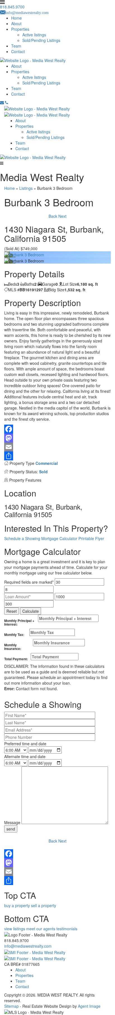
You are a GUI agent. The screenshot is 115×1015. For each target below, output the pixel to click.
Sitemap (11, 1006)
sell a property (43, 905)
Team (16, 46)
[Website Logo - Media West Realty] (33, 157)
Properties (20, 29)
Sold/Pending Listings (41, 40)
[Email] (57, 447)
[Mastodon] (57, 438)
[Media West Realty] (37, 108)
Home (16, 18)
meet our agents (40, 928)
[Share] (57, 455)
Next (62, 216)
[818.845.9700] (6, 102)
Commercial (46, 463)
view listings (14, 928)
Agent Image (89, 1006)
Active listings (34, 34)
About (16, 23)
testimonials (66, 928)
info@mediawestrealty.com (28, 946)
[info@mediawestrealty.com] (2, 102)
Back (53, 216)
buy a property (17, 905)
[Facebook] (57, 429)
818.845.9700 (16, 940)
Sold (43, 471)
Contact (18, 51)
